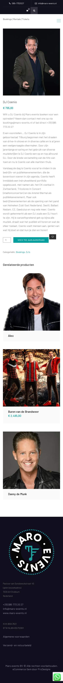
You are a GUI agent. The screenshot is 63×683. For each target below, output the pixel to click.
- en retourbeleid (21, 645)
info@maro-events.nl (15, 608)
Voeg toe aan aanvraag (31, 240)
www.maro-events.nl (15, 613)
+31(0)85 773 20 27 (13, 604)
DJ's (28, 252)
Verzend (7, 645)
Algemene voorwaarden (16, 636)
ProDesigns (44, 669)
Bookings (20, 252)
